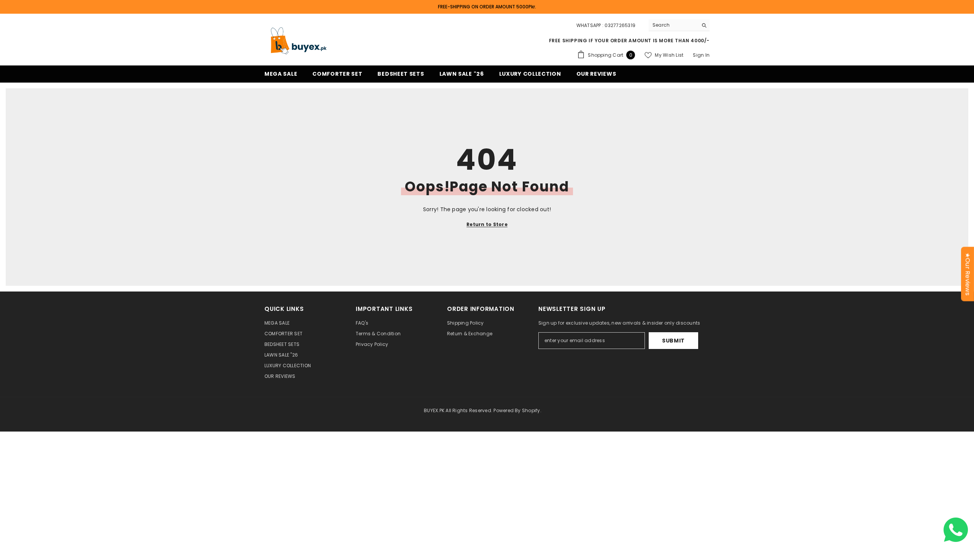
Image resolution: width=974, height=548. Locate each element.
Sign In (701, 55)
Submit (673, 340)
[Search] (679, 25)
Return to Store (487, 224)
